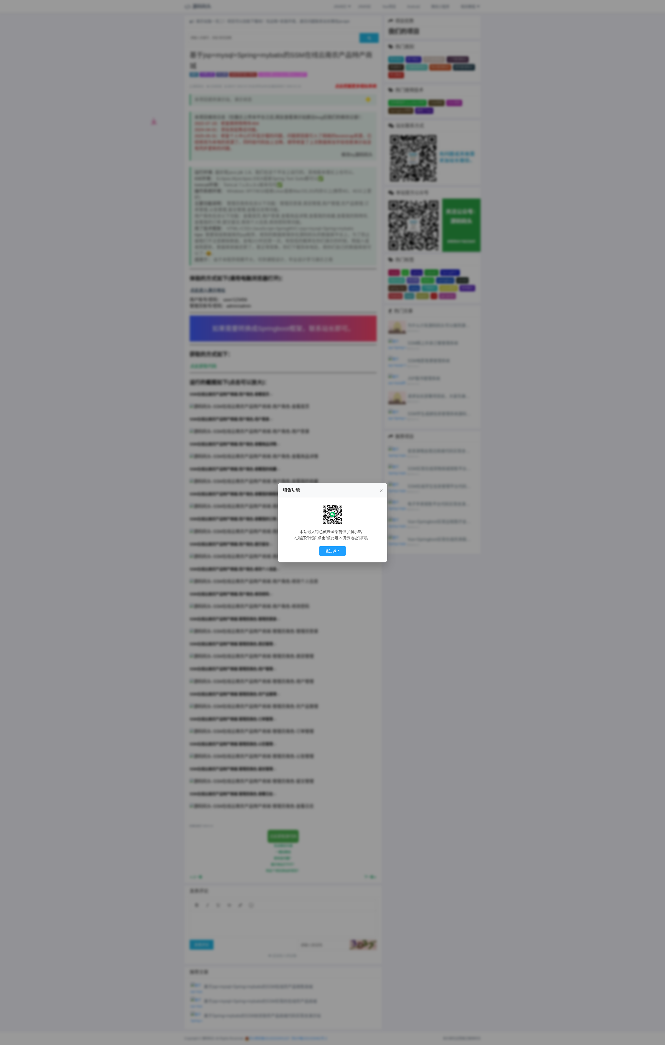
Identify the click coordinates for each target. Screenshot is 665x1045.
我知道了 (332, 551)
